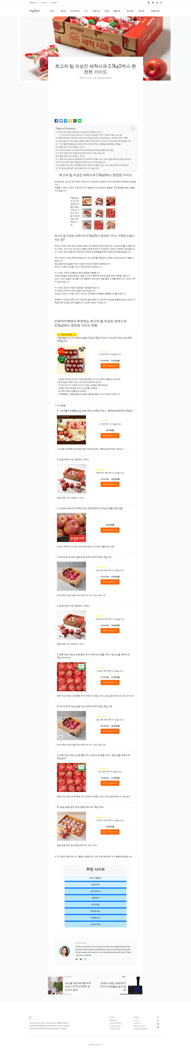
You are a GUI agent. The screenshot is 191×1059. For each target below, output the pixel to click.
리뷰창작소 (95, 917)
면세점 (107, 11)
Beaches (113, 1020)
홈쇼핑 (63, 11)
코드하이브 (95, 891)
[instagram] (161, 2)
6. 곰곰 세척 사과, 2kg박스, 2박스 (71, 156)
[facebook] (153, 2)
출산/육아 (130, 11)
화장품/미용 (155, 11)
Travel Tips (115, 1029)
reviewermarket (104, 78)
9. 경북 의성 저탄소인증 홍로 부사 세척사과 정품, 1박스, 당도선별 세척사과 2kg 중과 (94, 165)
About (54, 3)
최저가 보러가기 (110, 365)
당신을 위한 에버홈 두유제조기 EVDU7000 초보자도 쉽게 (78, 987)
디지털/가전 (96, 11)
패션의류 (141, 11)
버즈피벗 (95, 904)
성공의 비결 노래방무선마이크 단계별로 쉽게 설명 (113, 987)
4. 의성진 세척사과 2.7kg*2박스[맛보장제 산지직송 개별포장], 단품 (85, 150)
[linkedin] (148, 2)
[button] (131, 129)
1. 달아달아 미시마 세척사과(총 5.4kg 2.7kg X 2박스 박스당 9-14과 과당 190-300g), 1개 (94, 141)
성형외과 (95, 898)
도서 (86, 11)
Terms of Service (141, 1029)
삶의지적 (95, 884)
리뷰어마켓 (95, 924)
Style (44, 3)
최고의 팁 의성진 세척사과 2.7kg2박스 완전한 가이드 (80, 132)
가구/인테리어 (75, 11)
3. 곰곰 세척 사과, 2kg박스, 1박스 (71, 147)
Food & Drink (115, 1026)
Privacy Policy (140, 1026)
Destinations (115, 1023)
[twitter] (157, 2)
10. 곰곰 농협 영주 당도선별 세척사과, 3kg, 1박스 (79, 168)
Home (52, 11)
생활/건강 (117, 11)
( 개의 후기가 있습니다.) (110, 354)
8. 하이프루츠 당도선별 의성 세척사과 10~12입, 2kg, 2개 (82, 162)
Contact (33, 3)
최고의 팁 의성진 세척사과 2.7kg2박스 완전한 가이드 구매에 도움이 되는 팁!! (92, 135)
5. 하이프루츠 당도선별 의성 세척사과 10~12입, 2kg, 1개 (81, 153)
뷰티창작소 (95, 911)
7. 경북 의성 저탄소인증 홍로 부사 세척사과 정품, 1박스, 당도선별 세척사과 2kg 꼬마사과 (94, 159)
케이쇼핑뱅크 (95, 878)
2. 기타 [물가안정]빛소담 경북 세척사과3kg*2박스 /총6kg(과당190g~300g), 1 (90, 144)
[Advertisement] (95, 101)
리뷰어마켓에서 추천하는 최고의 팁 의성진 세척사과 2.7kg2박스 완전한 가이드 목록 (92, 138)
